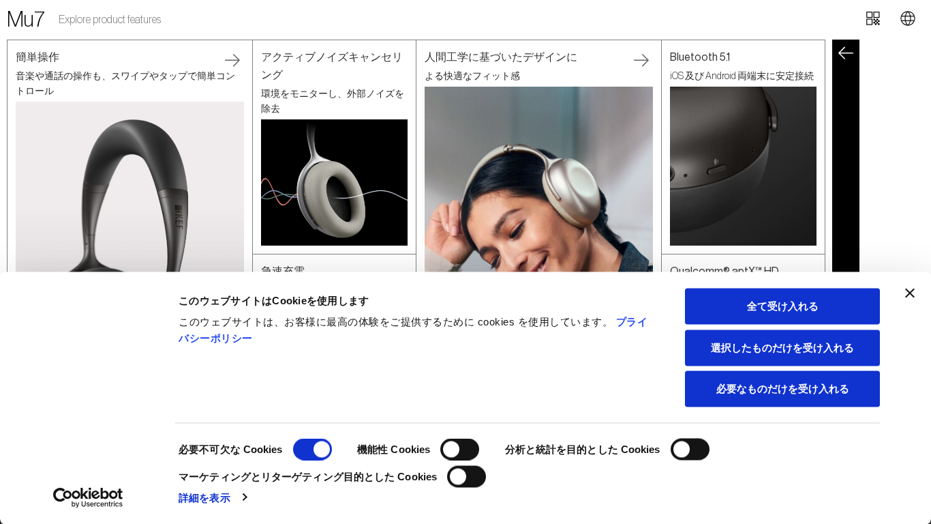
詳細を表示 (204, 497)
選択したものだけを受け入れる (782, 347)
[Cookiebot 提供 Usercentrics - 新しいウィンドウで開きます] (88, 497)
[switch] (459, 450)
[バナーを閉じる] (910, 293)
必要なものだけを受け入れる (782, 388)
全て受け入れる (783, 306)
